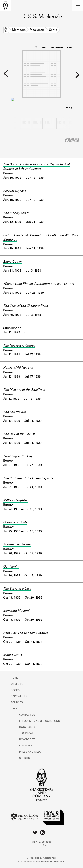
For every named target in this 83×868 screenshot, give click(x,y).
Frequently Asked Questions (39, 721)
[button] (77, 5)
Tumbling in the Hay (18, 456)
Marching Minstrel (16, 611)
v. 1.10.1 (41, 845)
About (15, 709)
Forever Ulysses (14, 191)
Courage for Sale (15, 522)
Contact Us (27, 715)
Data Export (28, 727)
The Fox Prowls (14, 412)
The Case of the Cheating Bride (25, 306)
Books (15, 690)
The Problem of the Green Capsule (28, 478)
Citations (25, 746)
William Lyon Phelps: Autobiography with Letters (38, 284)
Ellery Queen (12, 262)
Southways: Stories (17, 544)
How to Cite (27, 739)
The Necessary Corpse (19, 345)
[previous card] (5, 76)
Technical (26, 733)
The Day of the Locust (19, 434)
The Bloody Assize (16, 213)
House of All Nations (18, 368)
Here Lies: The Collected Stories (25, 633)
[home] (5, 5)
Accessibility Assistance (41, 858)
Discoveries (19, 696)
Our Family (11, 566)
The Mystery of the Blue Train (24, 390)
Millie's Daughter (15, 500)
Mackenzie (37, 30)
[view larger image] (41, 78)
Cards (53, 30)
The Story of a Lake (17, 589)
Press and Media (30, 752)
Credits (24, 758)
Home (6, 30)
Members (19, 30)
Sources (17, 702)
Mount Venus (12, 655)
